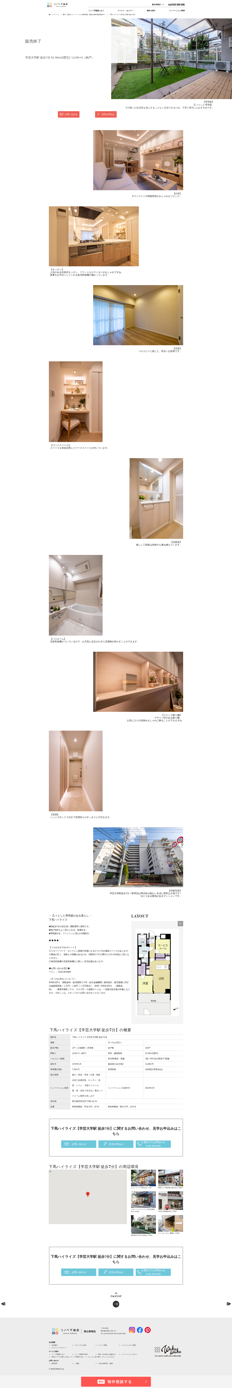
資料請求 (54, 1363)
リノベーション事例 (177, 11)
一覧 (116, 1304)
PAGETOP (116, 1296)
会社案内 (54, 1345)
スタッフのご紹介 (81, 1345)
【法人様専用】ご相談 (105, 1363)
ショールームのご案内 (128, 1345)
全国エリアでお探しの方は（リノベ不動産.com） (68, 1357)
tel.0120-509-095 (176, 4)
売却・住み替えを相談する (107, 1354)
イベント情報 (102, 1345)
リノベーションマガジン (129, 1354)
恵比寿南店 (156, 4)
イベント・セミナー (125, 11)
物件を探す (151, 11)
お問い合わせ (79, 1144)
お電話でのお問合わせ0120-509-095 (153, 1144)
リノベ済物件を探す (81, 1354)
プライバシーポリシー (59, 1347)
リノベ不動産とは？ (96, 11)
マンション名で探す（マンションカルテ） (101, 1357)
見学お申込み (116, 1144)
